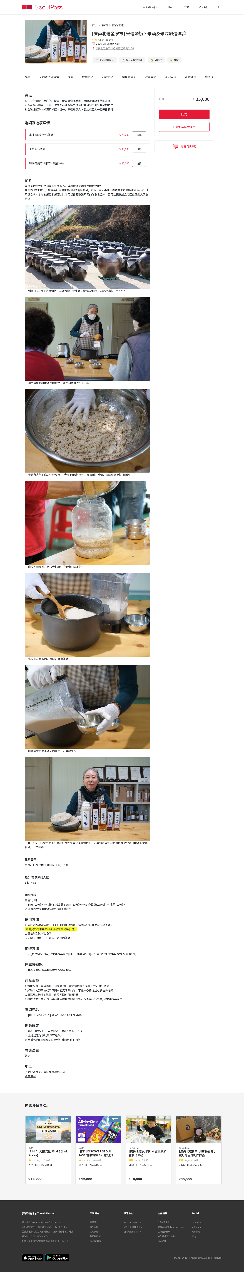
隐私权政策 (95, 1236)
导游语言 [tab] (210, 77)
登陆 (186, 7)
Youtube (196, 1231)
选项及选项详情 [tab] (49, 77)
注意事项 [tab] (150, 77)
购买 (184, 114)
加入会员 (203, 7)
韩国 (105, 25)
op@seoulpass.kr (132, 1231)
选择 (139, 135)
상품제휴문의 (164, 1222)
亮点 (28, 77)
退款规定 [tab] (190, 77)
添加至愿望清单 (185, 127)
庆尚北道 (118, 25)
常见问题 (94, 1226)
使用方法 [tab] (87, 77)
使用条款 (94, 1231)
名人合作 (162, 1240)
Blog (194, 1236)
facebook (196, 1222)
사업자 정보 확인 (65, 1231)
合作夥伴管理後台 (166, 1236)
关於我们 (94, 1222)
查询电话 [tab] (170, 77)
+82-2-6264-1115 (132, 1222)
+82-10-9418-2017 (133, 1226)
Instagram (196, 1226)
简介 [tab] (70, 77)
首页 (95, 25)
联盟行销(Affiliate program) (171, 1226)
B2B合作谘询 (164, 1231)
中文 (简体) (149, 7)
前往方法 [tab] (107, 77)
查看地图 (30, 1076)
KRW (170, 7)
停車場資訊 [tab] (129, 77)
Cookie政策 (95, 1240)
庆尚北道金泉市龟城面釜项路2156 (115, 48)
